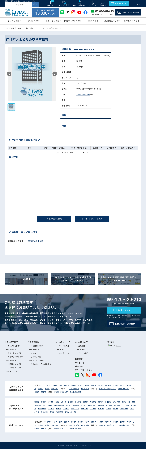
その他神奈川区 (123, 388)
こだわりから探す (14, 368)
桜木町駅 (59, 412)
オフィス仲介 (64, 346)
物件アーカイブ (14, 371)
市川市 (43, 392)
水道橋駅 (101, 405)
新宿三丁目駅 (47, 405)
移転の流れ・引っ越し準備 (41, 364)
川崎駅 (36, 412)
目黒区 (93, 385)
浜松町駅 (78, 402)
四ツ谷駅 (117, 405)
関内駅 (52, 412)
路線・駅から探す (14, 353)
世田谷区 (108, 385)
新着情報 (79, 359)
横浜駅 (132, 408)
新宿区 (66, 385)
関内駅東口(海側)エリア (107, 388)
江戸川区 (54, 388)
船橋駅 (115, 408)
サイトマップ (80, 362)
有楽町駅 (93, 402)
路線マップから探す (15, 357)
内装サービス (64, 353)
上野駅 (83, 405)
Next (54, 74)
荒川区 (128, 385)
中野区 (100, 385)
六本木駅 (93, 408)
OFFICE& (119, 279)
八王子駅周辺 (74, 388)
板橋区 (40, 388)
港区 (60, 385)
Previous (9, 74)
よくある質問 (36, 357)
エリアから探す (14, 346)
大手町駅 (51, 408)
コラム (33, 353)
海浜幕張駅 (124, 408)
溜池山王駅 (75, 408)
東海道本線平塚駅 (83, 94)
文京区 (80, 385)
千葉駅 (108, 408)
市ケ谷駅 (126, 405)
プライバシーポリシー (84, 370)
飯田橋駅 (109, 405)
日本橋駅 (131, 402)
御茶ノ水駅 (92, 405)
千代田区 (47, 385)
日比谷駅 (108, 402)
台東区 (87, 385)
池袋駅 (57, 402)
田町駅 (85, 402)
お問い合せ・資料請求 (131, 12)
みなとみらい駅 (70, 412)
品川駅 (63, 402)
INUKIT (62, 349)
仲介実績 (81, 349)
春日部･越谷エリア (61, 392)
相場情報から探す (14, 364)
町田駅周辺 (85, 388)
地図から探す (13, 360)
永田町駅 (66, 408)
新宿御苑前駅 (59, 405)
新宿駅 (43, 402)
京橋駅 (124, 402)
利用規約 (79, 366)
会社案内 (81, 346)
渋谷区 (73, 385)
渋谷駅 (50, 402)
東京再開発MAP (37, 346)
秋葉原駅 (76, 405)
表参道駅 (84, 408)
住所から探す (13, 349)
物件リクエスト (121, 3)
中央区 (54, 385)
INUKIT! (26, 279)
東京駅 (36, 402)
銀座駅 (100, 402)
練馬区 (47, 388)
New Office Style (73, 279)
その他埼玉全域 (75, 392)
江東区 (115, 385)
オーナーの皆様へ (37, 360)
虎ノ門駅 (116, 402)
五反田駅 (101, 408)
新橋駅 (70, 402)
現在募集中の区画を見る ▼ (83, 49)
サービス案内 (83, 353)
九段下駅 (37, 405)
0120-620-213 (74, 222)
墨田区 (122, 385)
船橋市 (36, 392)
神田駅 (68, 405)
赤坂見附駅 (42, 408)
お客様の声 (35, 349)
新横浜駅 (44, 412)
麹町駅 (58, 408)
